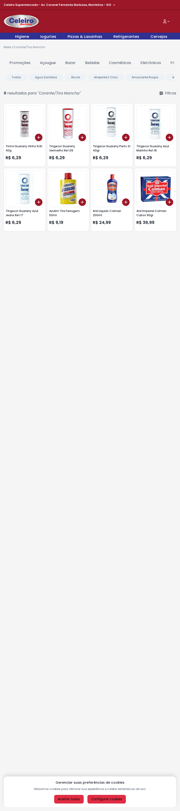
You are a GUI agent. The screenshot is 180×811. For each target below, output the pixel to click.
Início (7, 47)
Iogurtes (48, 36)
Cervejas (158, 36)
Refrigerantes (126, 36)
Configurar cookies (106, 799)
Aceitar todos (69, 799)
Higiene (22, 36)
